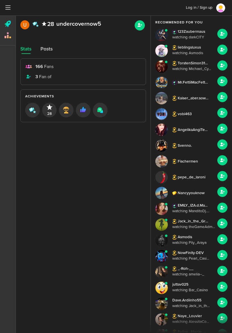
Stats (25, 49)
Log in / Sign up (199, 7)
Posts (46, 49)
